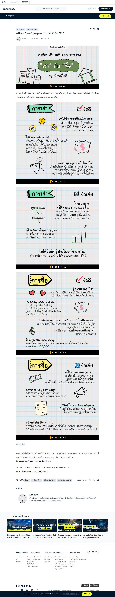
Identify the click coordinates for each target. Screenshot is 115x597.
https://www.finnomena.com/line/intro (33, 461)
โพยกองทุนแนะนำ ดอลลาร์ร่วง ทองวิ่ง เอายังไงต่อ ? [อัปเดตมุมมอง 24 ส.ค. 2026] (19, 537)
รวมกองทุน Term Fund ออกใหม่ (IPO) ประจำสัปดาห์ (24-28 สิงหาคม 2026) (44, 537)
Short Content (49, 480)
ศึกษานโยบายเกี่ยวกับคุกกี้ (71, 594)
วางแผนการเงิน (32, 29)
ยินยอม (87, 594)
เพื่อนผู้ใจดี (33, 495)
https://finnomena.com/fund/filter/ (32, 471)
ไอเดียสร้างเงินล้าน (64, 480)
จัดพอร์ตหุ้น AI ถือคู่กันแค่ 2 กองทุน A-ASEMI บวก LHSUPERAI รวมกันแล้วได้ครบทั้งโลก (94, 537)
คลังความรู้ (20, 29)
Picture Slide (36, 480)
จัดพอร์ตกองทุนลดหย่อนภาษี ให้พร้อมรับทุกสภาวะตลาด (69, 537)
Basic (27, 480)
